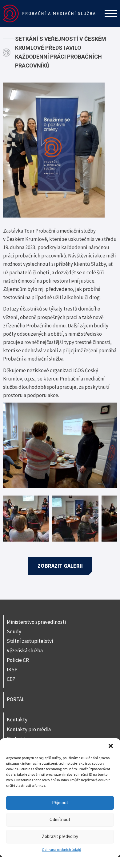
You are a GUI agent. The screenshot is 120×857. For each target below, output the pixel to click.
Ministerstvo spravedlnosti (36, 622)
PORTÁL (15, 699)
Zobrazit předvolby (60, 836)
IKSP (12, 669)
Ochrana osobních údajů (61, 849)
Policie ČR (18, 660)
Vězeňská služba (25, 650)
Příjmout (60, 802)
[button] (111, 746)
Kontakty (17, 719)
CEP (11, 679)
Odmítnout (60, 819)
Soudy (14, 631)
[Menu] (111, 13)
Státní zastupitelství (30, 641)
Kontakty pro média (29, 729)
